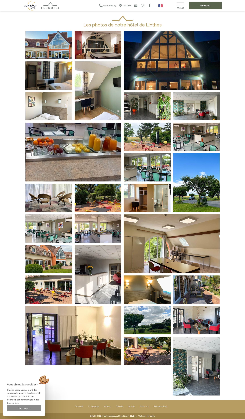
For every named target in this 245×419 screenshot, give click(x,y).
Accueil (79, 406)
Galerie (119, 406)
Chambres (93, 406)
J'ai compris (24, 408)
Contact (144, 406)
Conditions (123, 416)
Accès (131, 406)
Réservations (161, 406)
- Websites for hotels (142, 416)
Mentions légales (110, 416)
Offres (107, 406)
